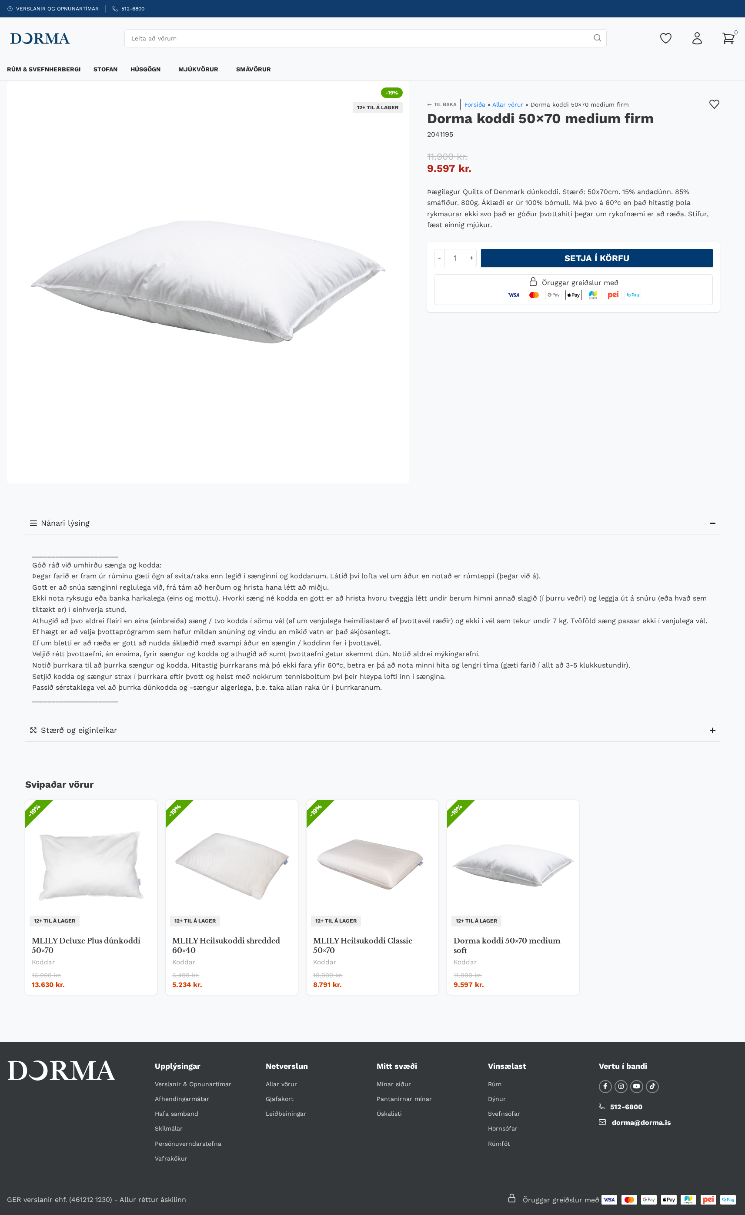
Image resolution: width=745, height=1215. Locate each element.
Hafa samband (176, 1113)
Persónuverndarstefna (188, 1143)
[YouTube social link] (636, 1086)
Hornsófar (503, 1128)
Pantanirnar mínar (404, 1098)
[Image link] (61, 1070)
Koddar (43, 962)
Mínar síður (394, 1084)
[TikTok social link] (652, 1086)
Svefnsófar (504, 1113)
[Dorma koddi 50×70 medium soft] (513, 865)
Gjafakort (280, 1098)
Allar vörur (507, 104)
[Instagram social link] (621, 1086)
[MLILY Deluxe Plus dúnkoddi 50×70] (91, 865)
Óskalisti (389, 1113)
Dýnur (497, 1098)
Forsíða (474, 104)
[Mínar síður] (697, 38)
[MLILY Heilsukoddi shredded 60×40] (232, 865)
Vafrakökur (171, 1158)
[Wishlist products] (666, 38)
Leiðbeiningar (286, 1113)
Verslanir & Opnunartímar (193, 1084)
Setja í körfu (597, 258)
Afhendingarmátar (182, 1098)
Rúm (494, 1084)
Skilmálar (169, 1128)
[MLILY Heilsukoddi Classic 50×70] (372, 865)
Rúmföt (499, 1143)
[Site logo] (39, 38)
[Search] (597, 38)
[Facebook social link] (605, 1086)
